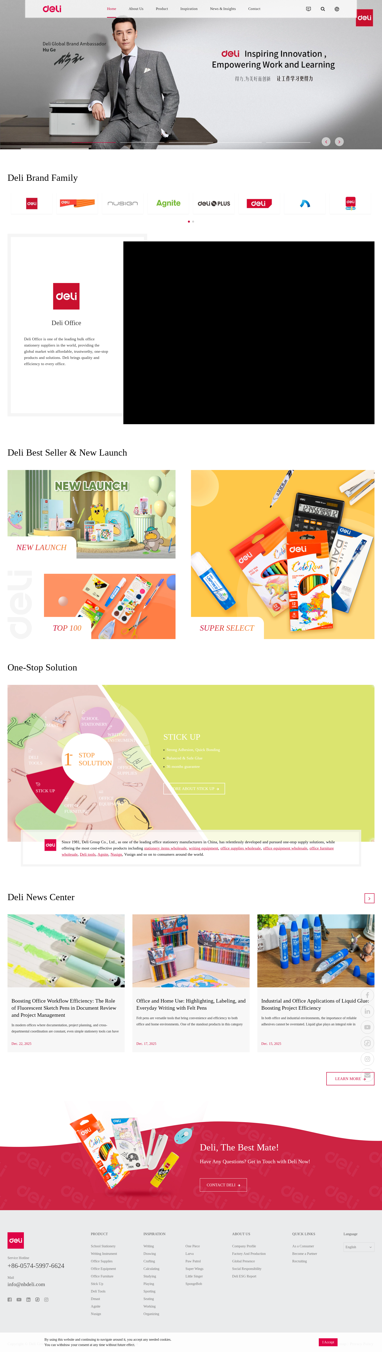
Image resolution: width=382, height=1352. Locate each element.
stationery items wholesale (165, 848)
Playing (148, 1284)
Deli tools (88, 854)
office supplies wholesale (240, 848)
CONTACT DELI (222, 1185)
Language (350, 1234)
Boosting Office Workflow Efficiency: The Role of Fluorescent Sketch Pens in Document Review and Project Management (63, 1008)
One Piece (192, 1246)
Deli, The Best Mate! (239, 1147)
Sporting (149, 1291)
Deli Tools (98, 1291)
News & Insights (223, 9)
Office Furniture (102, 1276)
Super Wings (194, 1269)
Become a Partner (304, 1254)
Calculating (151, 1269)
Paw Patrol (193, 1261)
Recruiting (299, 1261)
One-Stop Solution (42, 667)
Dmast (178, 739)
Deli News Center (41, 897)
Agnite (102, 854)
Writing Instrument (104, 1254)
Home (111, 9)
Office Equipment (103, 1269)
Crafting (149, 1261)
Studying (149, 1276)
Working (149, 1306)
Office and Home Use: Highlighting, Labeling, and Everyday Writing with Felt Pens (191, 1004)
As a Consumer (303, 1246)
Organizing (151, 1314)
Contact (254, 9)
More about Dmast (191, 786)
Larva (189, 1254)
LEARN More (348, 1079)
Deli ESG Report (244, 1276)
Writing (148, 1246)
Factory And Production (249, 1254)
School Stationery (103, 1246)
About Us (136, 9)
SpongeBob (193, 1284)
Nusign (116, 854)
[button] (94, 142)
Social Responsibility (247, 1269)
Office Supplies (102, 1261)
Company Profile (244, 1246)
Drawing (149, 1254)
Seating (148, 1299)
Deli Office (66, 322)
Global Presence (243, 1261)
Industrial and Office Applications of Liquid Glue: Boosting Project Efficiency (315, 1004)
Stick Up (97, 1284)
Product (162, 9)
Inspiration (189, 9)
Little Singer (194, 1276)
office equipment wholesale (285, 848)
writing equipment (203, 848)
